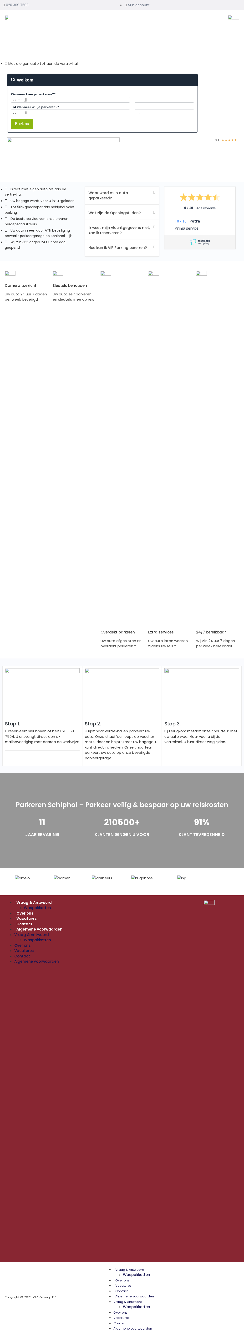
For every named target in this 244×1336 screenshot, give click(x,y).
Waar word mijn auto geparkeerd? (108, 195)
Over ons (24, 913)
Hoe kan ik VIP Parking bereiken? (117, 247)
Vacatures (26, 918)
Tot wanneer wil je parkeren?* (35, 107)
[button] (122, 196)
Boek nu (22, 124)
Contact (24, 923)
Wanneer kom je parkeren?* (33, 94)
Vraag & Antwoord (34, 902)
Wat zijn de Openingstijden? (114, 212)
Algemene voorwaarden (39, 929)
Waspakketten (37, 907)
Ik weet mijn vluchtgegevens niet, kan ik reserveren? (119, 230)
